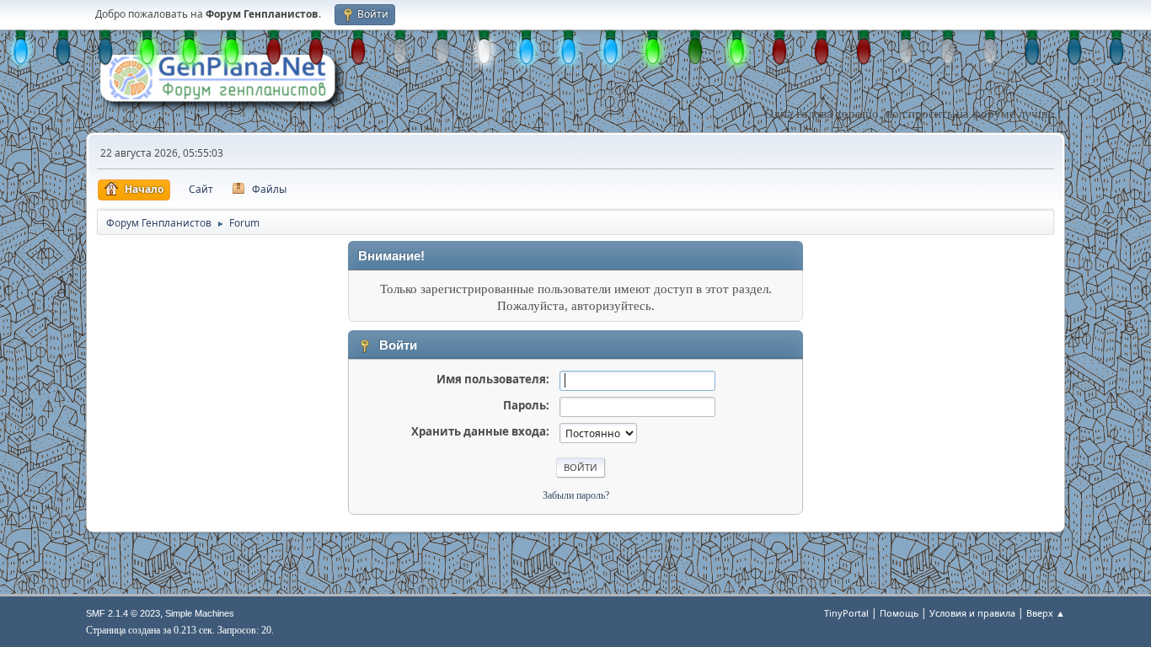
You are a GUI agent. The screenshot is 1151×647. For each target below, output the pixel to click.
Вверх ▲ (1045, 613)
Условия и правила (972, 613)
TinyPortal (846, 613)
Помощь (899, 613)
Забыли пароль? (576, 495)
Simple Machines (199, 613)
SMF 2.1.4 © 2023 (123, 613)
